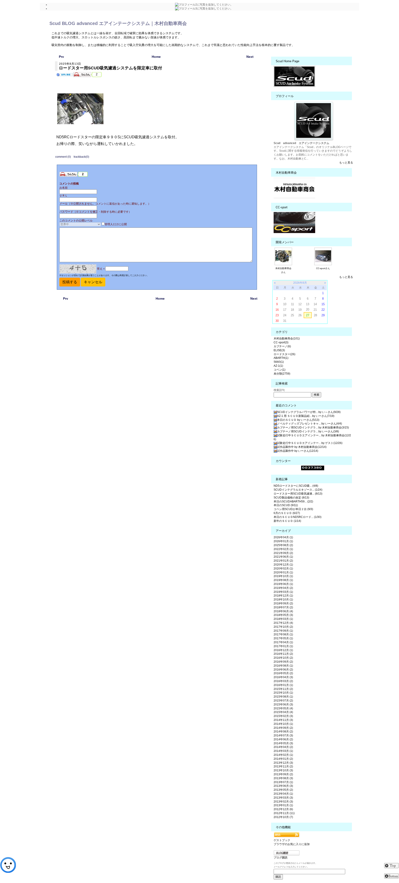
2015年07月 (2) (283, 700)
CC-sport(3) (281, 342)
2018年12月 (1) (283, 595)
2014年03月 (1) (283, 751)
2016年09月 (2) (283, 661)
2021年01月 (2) (283, 560)
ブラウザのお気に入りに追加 (292, 844)
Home (156, 56)
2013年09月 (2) (283, 774)
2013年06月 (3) (283, 786)
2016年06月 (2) (283, 669)
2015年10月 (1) (283, 692)
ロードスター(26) (284, 354)
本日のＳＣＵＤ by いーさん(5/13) (298, 420)
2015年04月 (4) (283, 712)
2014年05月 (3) (283, 743)
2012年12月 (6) (283, 809)
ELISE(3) (279, 350)
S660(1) (279, 361)
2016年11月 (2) (283, 653)
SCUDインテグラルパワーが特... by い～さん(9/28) (309, 412)
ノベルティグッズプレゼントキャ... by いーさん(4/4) (309, 423)
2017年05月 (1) (283, 638)
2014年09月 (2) (283, 727)
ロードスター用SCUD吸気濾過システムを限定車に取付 (110, 68)
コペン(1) (279, 369)
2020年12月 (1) (283, 564)
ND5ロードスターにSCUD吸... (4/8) (296, 485)
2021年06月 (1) (283, 556)
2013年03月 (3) (283, 797)
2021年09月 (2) (283, 553)
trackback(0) (81, 156)
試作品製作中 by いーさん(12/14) (297, 450)
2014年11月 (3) (283, 720)
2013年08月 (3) (283, 778)
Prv (61, 56)
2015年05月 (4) (283, 708)
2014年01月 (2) (283, 758)
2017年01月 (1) (283, 646)
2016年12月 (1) (283, 650)
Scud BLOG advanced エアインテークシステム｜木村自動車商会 (118, 23)
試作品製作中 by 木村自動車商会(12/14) (301, 447)
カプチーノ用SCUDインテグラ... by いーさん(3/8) (308, 431)
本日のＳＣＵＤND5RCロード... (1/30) (297, 517)
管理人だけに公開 (116, 224)
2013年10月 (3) (283, 770)
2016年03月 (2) (283, 681)
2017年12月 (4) (283, 623)
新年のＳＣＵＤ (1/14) (287, 521)
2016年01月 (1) (283, 685)
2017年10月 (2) (283, 626)
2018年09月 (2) (283, 603)
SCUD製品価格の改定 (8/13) (291, 497)
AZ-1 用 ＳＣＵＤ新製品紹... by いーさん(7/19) (305, 416)
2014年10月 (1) (283, 724)
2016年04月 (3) (283, 677)
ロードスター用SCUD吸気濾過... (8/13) (298, 493)
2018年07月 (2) (283, 607)
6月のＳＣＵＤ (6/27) (287, 513)
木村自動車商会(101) (287, 338)
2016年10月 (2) (283, 657)
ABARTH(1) (281, 358)
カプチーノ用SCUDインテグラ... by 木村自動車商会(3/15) (313, 427)
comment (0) (63, 156)
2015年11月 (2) (283, 689)
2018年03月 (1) (283, 619)
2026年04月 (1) (283, 537)
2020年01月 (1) (283, 572)
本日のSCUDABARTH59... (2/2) (293, 501)
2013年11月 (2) (283, 766)
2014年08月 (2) (283, 731)
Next (250, 56)
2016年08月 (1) (283, 665)
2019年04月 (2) (283, 588)
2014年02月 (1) (283, 755)
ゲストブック (282, 840)
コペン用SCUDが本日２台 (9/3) (293, 509)
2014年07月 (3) (283, 735)
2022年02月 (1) (283, 549)
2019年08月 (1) (283, 580)
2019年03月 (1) (283, 592)
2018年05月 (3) (283, 615)
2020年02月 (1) (283, 568)
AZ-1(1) (278, 365)
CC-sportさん (323, 268)
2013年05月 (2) (283, 789)
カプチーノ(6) (282, 346)
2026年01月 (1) (283, 541)
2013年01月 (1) (283, 805)
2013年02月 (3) (283, 801)
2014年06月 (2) (283, 739)
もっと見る (346, 162)
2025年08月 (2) (283, 545)
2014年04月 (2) (283, 747)
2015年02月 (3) (283, 716)
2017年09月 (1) (283, 630)
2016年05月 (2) (283, 673)
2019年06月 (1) (283, 584)
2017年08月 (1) (283, 634)
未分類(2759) (282, 373)
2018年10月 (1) (283, 599)
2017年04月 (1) (283, 642)
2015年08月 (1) (283, 696)
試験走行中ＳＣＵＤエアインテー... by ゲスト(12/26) (309, 443)
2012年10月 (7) (283, 817)
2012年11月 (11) (284, 813)
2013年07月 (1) (283, 782)
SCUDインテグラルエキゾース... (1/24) (298, 489)
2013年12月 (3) (283, 762)
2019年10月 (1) (283, 576)
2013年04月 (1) (283, 793)
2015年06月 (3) (283, 704)
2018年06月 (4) (283, 611)
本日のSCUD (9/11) (286, 505)
